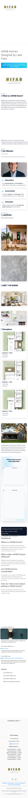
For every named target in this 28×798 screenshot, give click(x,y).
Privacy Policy (11, 783)
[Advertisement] (14, 29)
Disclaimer (4, 783)
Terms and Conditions (20, 783)
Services (11, 531)
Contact (15, 531)
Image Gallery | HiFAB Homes (9, 678)
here (24, 156)
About (6, 531)
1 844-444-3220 (14, 744)
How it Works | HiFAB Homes (9, 675)
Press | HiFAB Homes (8, 672)
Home (2, 531)
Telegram (19, 794)
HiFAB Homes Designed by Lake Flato (11, 681)
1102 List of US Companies (14, 784)
